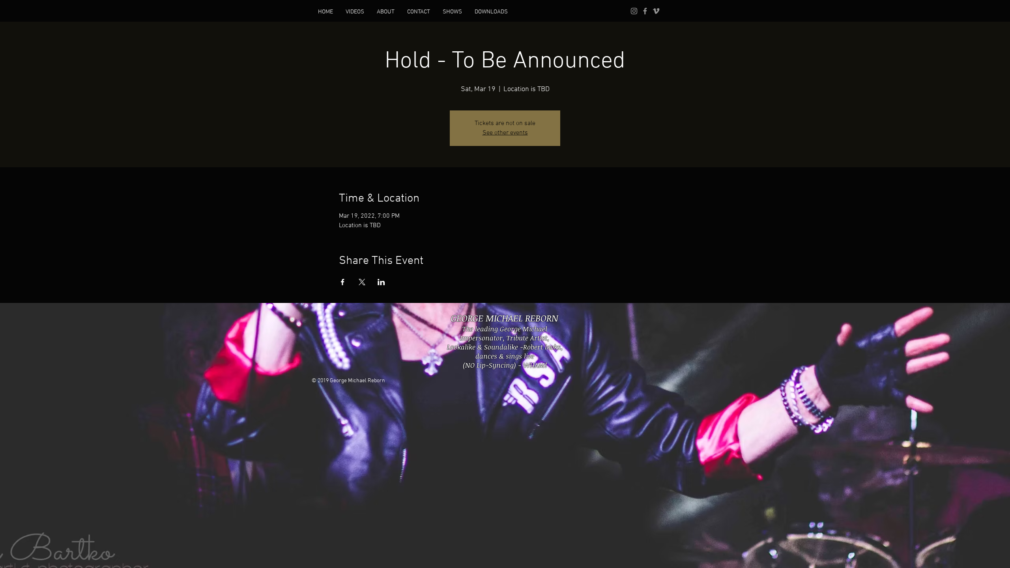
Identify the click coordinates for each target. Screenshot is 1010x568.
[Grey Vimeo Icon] (656, 11)
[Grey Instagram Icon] (634, 11)
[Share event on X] (362, 282)
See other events (505, 133)
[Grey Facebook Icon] (645, 11)
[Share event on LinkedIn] (381, 282)
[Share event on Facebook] (342, 282)
